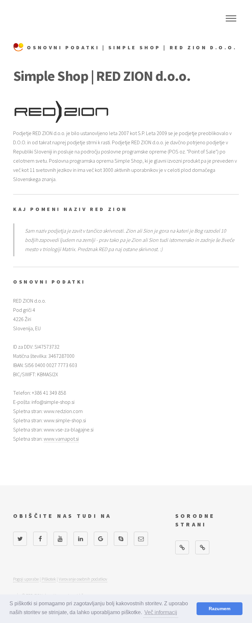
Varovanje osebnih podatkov (83, 579)
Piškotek (49, 579)
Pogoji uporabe (26, 579)
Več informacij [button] (160, 612)
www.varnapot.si (61, 438)
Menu (231, 18)
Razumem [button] (219, 608)
